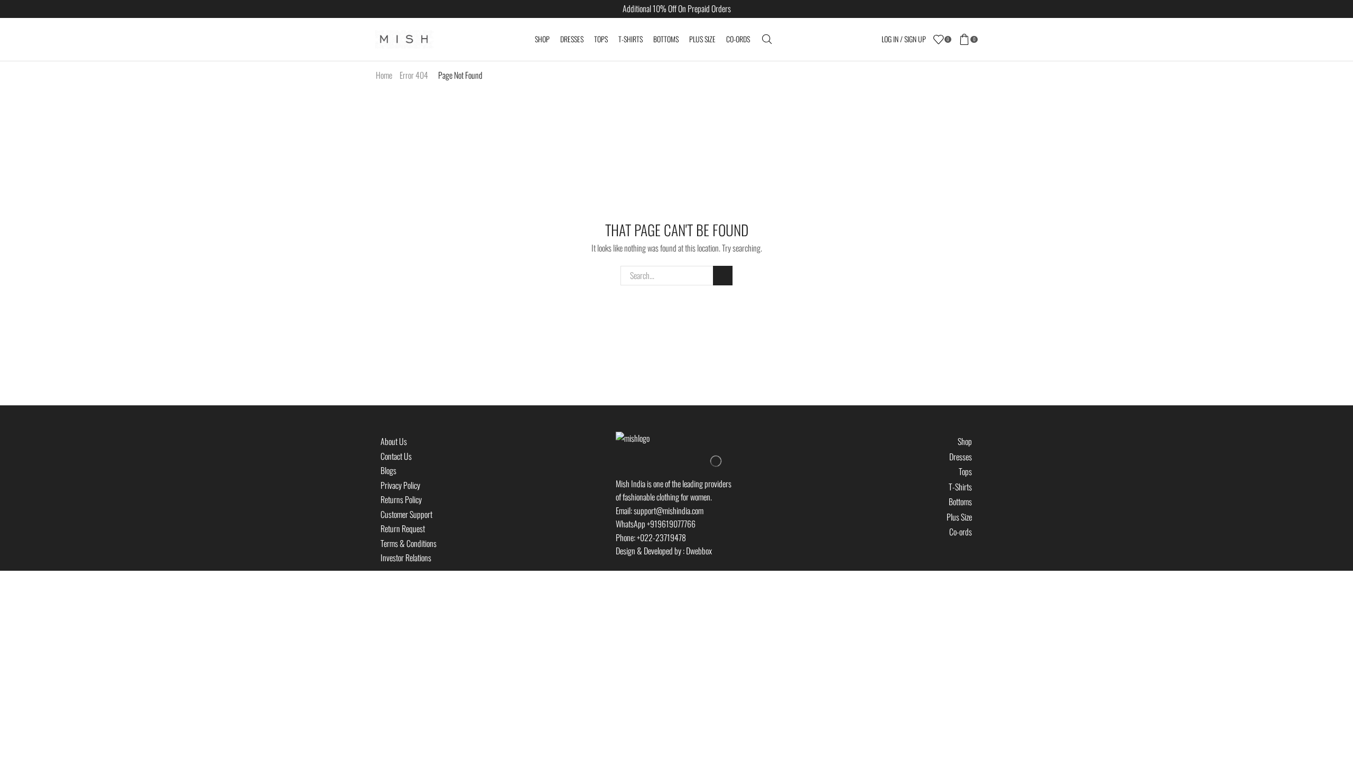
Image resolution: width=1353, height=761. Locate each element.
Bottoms (666, 38)
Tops (601, 38)
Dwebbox (699, 550)
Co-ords (738, 38)
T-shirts (630, 38)
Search (723, 275)
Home (384, 75)
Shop (542, 38)
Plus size (702, 38)
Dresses (571, 38)
